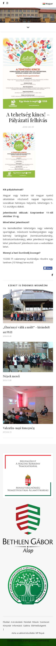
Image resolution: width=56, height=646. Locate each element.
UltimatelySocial (28, 644)
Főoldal (6, 622)
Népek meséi (11, 376)
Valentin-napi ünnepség (19, 428)
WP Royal (40, 633)
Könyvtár (7, 625)
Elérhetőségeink (38, 625)
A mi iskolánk (17, 622)
